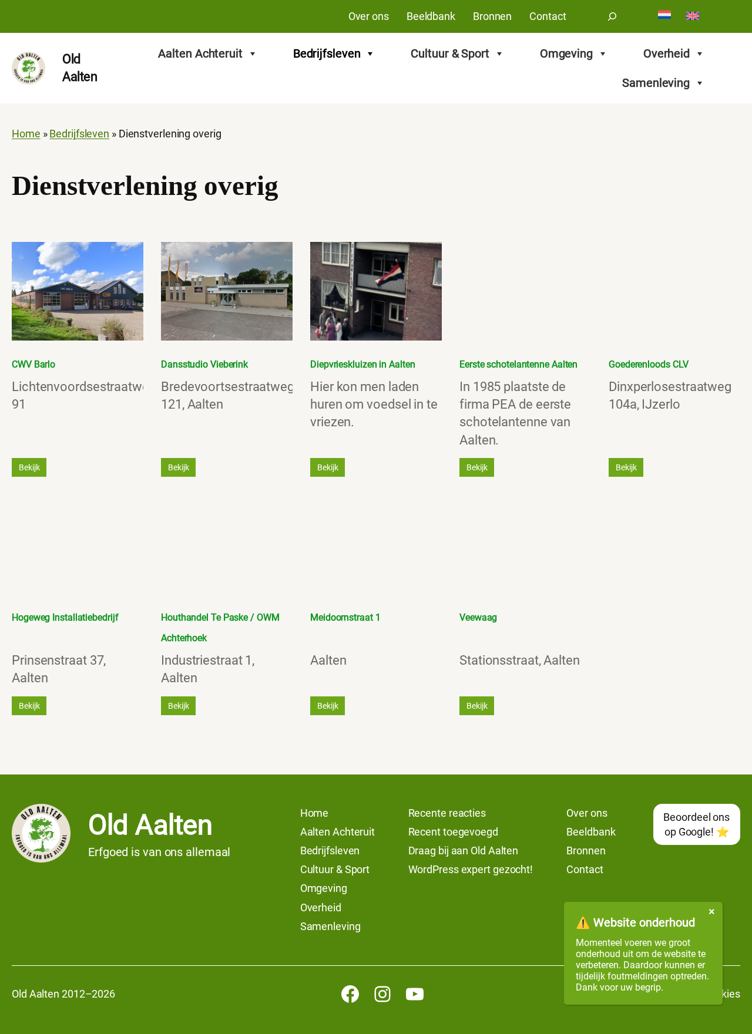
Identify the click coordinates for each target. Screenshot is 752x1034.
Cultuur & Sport (450, 53)
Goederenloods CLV (649, 364)
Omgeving (566, 53)
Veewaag (478, 617)
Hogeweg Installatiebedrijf (65, 617)
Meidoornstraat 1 (345, 617)
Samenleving (656, 83)
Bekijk (29, 467)
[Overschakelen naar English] (692, 17)
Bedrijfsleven (327, 53)
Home (26, 134)
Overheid (666, 53)
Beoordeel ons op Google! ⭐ (696, 824)
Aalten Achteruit (200, 53)
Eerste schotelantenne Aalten (518, 364)
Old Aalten (150, 825)
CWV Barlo (33, 364)
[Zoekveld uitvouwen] (612, 16)
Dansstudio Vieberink (204, 364)
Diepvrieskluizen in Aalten (362, 364)
